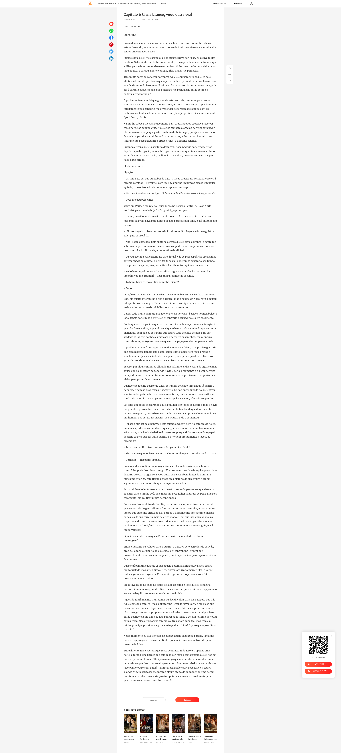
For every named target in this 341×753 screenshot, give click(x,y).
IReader (126, 742)
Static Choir (160, 742)
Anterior (153, 700)
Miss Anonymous (146, 742)
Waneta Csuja (209, 742)
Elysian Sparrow (178, 742)
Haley (190, 742)
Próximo (187, 700)
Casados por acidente (106, 4)
